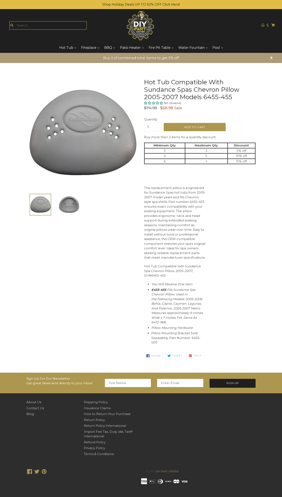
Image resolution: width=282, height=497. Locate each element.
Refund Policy (94, 442)
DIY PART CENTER (167, 471)
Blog (30, 414)
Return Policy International (105, 426)
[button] (154, 103)
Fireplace (89, 48)
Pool (216, 48)
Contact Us (35, 408)
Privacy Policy (94, 448)
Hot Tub (66, 48)
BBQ (108, 48)
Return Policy (94, 420)
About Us (33, 402)
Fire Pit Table (160, 48)
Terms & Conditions (99, 454)
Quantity (150, 119)
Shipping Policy (96, 402)
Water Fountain (191, 48)
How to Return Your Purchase (107, 414)
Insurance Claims (97, 408)
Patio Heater (131, 48)
